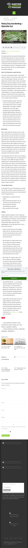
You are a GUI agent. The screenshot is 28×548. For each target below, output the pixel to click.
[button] (14, 269)
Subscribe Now (14, 278)
